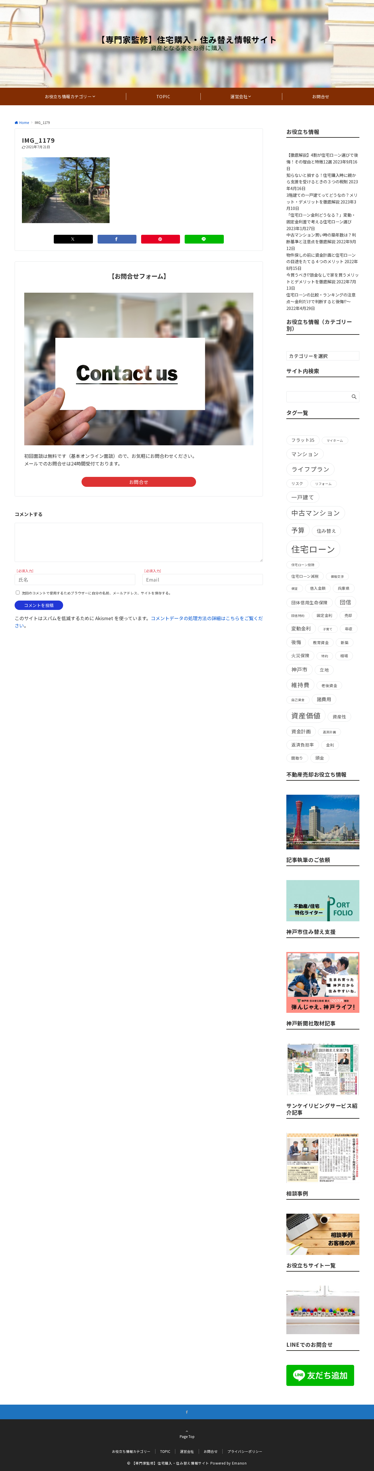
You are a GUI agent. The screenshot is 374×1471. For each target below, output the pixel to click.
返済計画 (329, 732)
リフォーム (323, 484)
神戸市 (299, 669)
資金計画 (301, 731)
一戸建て (302, 497)
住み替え (326, 530)
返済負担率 (302, 744)
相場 (344, 655)
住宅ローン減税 (305, 576)
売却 (348, 615)
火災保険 (300, 655)
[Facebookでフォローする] (187, 1412)
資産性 (339, 716)
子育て (328, 629)
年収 (349, 629)
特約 (324, 656)
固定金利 (325, 615)
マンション (305, 454)
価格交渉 (337, 576)
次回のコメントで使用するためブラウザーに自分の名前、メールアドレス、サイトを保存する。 (97, 593)
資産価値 (306, 715)
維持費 (300, 684)
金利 (330, 745)
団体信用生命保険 (309, 602)
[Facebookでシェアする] (117, 239)
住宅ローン (313, 549)
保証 (294, 588)
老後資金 (329, 685)
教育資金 (321, 642)
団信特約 (298, 615)
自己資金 (298, 700)
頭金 (319, 758)
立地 (324, 670)
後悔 (296, 642)
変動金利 (301, 628)
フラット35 (303, 440)
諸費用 (324, 699)
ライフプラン (310, 469)
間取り (297, 758)
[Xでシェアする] (73, 239)
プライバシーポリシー (244, 1451)
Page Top (187, 1436)
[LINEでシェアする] (204, 239)
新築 (345, 642)
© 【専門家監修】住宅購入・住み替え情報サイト (168, 1463)
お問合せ (139, 481)
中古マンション (315, 513)
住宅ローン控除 (302, 565)
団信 (346, 602)
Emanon (239, 1463)
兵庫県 (344, 588)
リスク (297, 483)
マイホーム (335, 440)
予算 (298, 529)
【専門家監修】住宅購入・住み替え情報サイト (187, 39)
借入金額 (318, 588)
